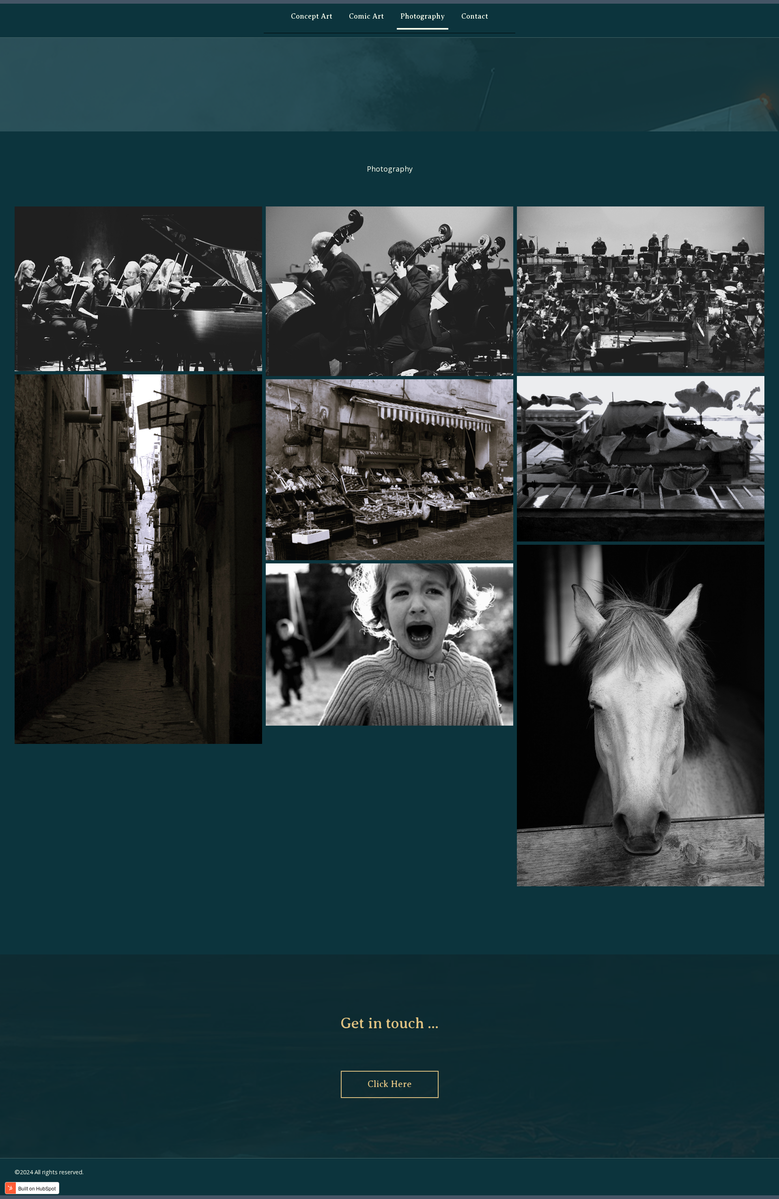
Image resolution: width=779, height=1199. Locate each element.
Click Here (390, 1084)
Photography (422, 16)
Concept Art (311, 16)
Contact (474, 16)
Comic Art (366, 16)
